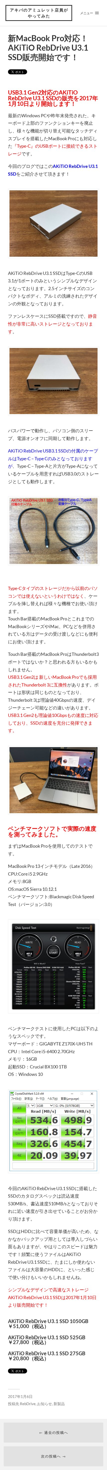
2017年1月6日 (20, 1396)
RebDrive (28, 1403)
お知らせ (44, 1403)
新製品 (59, 1403)
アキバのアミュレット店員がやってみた (39, 12)
